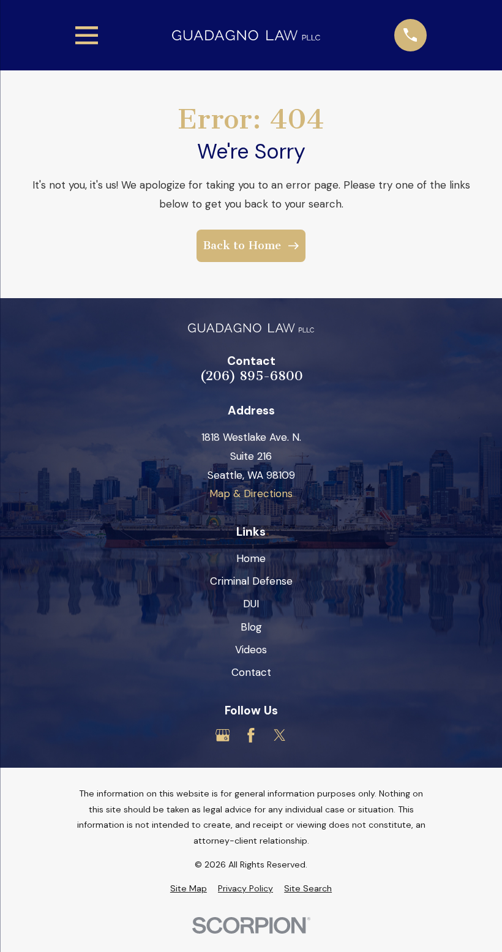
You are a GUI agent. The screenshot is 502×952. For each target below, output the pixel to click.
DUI (251, 603)
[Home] (246, 35)
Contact (251, 672)
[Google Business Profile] (222, 735)
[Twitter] (279, 735)
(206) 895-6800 (251, 376)
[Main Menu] (86, 35)
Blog (251, 627)
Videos (251, 649)
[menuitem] (188, 889)
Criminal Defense (251, 581)
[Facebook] (251, 735)
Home (251, 558)
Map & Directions (251, 493)
